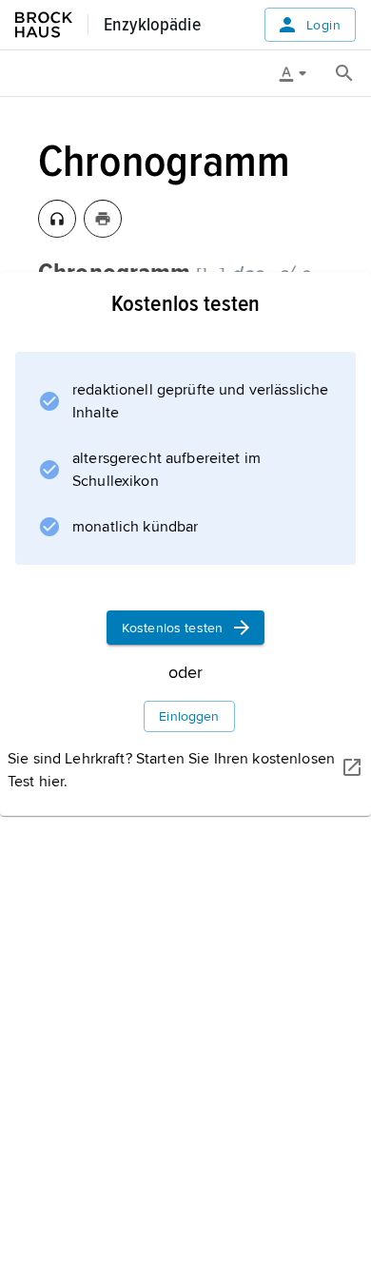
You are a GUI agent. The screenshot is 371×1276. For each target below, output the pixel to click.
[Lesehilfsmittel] (300, 73)
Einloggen (189, 716)
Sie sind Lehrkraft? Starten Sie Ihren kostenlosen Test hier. (171, 770)
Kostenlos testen (172, 628)
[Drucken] (103, 219)
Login (323, 25)
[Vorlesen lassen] (57, 219)
